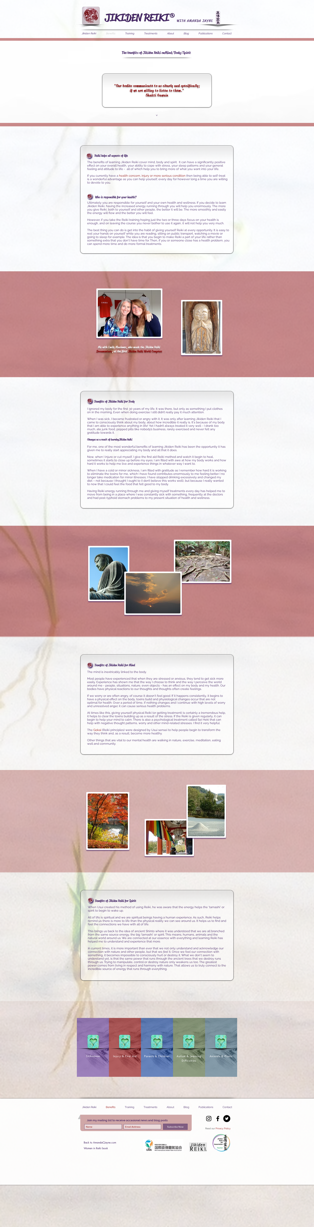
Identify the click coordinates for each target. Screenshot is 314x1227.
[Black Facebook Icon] (217, 1118)
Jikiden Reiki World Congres (144, 351)
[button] (156, 115)
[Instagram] (208, 1118)
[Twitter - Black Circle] (226, 1118)
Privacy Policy (223, 1128)
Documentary (104, 351)
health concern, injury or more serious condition (152, 175)
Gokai (97, 730)
